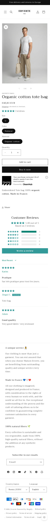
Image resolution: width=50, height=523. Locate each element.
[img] (8, 268)
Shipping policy (41, 513)
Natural (9, 131)
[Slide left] (19, 88)
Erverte (13, 509)
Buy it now (25, 169)
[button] (5, 12)
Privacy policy (11, 513)
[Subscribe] (41, 462)
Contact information (14, 517)
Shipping (5, 106)
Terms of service (25, 513)
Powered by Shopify (25, 509)
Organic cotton (12, 141)
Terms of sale (29, 517)
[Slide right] (31, 88)
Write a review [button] (25, 251)
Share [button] (7, 207)
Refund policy (40, 509)
